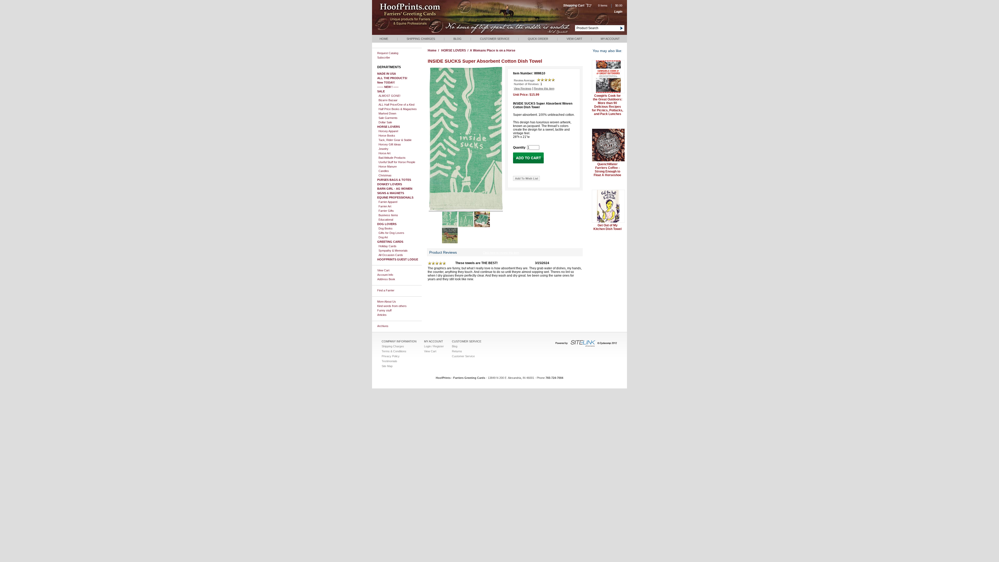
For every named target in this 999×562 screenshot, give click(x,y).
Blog (457, 38)
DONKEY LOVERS (389, 184)
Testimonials (389, 361)
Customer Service (494, 38)
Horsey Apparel (388, 131)
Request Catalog (387, 53)
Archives (382, 326)
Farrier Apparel (388, 201)
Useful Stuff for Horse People (397, 162)
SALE (381, 91)
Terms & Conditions (394, 351)
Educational (386, 219)
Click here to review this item (501, 252)
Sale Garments (388, 117)
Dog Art (383, 237)
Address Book (386, 279)
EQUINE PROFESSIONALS (395, 197)
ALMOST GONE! (389, 95)
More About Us (386, 301)
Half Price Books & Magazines (398, 109)
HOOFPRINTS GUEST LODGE (397, 259)
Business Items (388, 215)
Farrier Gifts (386, 210)
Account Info (385, 274)
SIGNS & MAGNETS (390, 193)
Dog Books (386, 228)
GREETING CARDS (390, 241)
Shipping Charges (421, 38)
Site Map (387, 366)
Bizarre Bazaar (388, 100)
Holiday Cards (387, 246)
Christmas (385, 175)
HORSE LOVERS (388, 126)
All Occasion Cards (391, 255)
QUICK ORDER (538, 38)
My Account (610, 38)
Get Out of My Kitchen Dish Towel (607, 227)
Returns (457, 351)
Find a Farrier (385, 290)
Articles (382, 314)
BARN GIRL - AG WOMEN (394, 188)
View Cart (574, 38)
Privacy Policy (391, 356)
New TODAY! (386, 82)
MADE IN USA (386, 73)
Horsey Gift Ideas (390, 144)
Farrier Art (385, 206)
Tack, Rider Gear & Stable (395, 140)
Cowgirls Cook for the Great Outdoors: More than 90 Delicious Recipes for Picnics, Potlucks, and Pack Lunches (607, 105)
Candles (384, 171)
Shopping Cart (573, 5)
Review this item (544, 88)
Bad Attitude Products (392, 157)
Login (618, 12)
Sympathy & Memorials (393, 250)
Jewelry (383, 148)
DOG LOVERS (386, 224)
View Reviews (522, 88)
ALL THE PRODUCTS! (392, 78)
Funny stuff (384, 310)
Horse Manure (388, 166)
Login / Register (434, 346)
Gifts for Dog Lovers (391, 232)
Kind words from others (392, 306)
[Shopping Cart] (589, 6)
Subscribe (383, 57)
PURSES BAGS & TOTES (394, 179)
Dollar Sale (385, 122)
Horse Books (387, 135)
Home (384, 38)
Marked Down (387, 113)
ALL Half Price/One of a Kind (396, 104)
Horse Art (384, 153)
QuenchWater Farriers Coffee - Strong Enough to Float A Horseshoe (607, 169)
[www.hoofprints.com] (425, 33)
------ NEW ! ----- (388, 86)
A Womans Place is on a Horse (492, 50)
